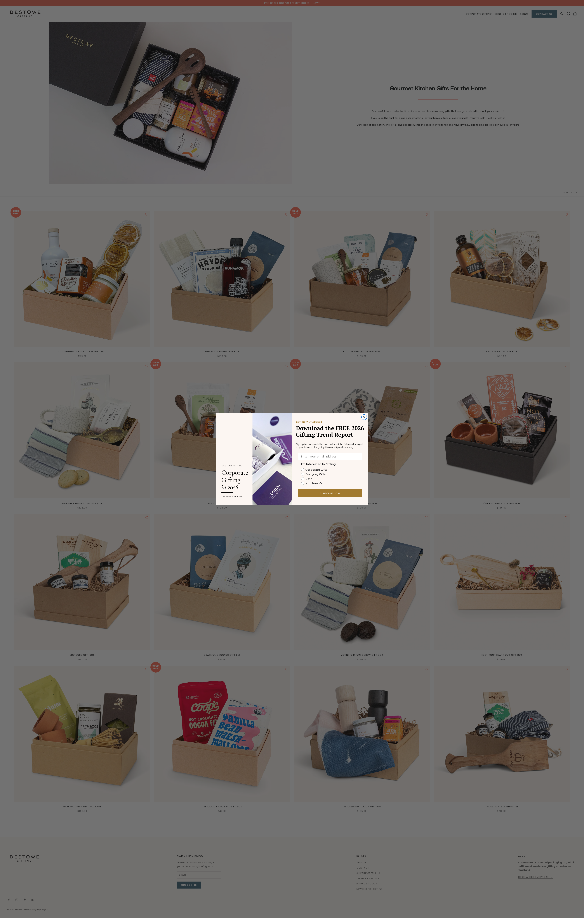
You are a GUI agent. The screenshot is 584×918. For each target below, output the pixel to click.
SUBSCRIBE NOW (330, 493)
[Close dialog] (364, 417)
